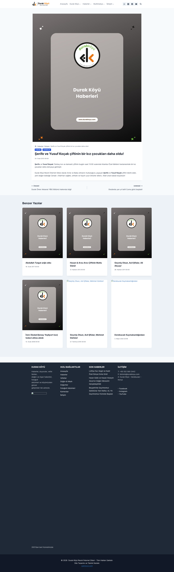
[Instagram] (128, 4)
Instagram (123, 391)
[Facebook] (132, 4)
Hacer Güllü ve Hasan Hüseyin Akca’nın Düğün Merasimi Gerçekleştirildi (101, 381)
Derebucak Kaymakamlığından (129, 335)
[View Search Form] (140, 4)
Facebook (123, 389)
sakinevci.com (87, 566)
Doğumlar (64, 385)
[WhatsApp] (124, 4)
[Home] (35, 146)
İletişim (63, 395)
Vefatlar (63, 378)
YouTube (122, 394)
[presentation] (42, 233)
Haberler (46, 149)
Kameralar (64, 392)
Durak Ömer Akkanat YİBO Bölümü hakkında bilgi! (51, 187)
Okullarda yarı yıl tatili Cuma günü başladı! (125, 187)
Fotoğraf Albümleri (67, 388)
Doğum (38, 149)
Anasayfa (64, 4)
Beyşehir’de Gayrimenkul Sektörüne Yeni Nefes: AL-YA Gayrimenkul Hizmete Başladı (101, 391)
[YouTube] (136, 4)
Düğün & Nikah (66, 381)
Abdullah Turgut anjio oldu (38, 263)
